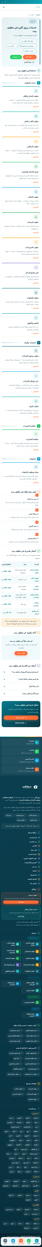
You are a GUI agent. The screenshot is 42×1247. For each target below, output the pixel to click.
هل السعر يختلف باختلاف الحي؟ (28, 679)
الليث (13, 1131)
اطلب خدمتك (21, 653)
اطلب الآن (28, 57)
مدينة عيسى (9, 1209)
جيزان (23, 1154)
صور (5, 1223)
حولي (24, 1181)
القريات (27, 1171)
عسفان (35, 1136)
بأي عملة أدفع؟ (33, 686)
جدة (36, 1127)
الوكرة (19, 1195)
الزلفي (28, 1122)
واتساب (14, 57)
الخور (36, 1200)
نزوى (12, 1223)
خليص (6, 1131)
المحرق (27, 1209)
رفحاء (19, 1171)
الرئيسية (38, 14)
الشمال (28, 1200)
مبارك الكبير (25, 1186)
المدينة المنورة (15, 1127)
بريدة (11, 1118)
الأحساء (18, 1145)
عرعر (10, 1167)
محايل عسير (15, 1162)
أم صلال (11, 1195)
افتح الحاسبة (21, 916)
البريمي (35, 1228)
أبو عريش (26, 1162)
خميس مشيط (33, 1154)
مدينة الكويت (33, 1181)
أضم (10, 1136)
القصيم (19, 1118)
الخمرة (18, 1136)
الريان (27, 1195)
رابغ (21, 1131)
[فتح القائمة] (4, 7)
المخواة (35, 1162)
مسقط (35, 1223)
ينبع (28, 1131)
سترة (25, 1214)
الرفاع (18, 1209)
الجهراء (7, 1181)
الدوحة (35, 1195)
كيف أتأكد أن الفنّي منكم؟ (30, 694)
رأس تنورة (24, 1149)
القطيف (27, 1145)
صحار (19, 1223)
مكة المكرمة (27, 1127)
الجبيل (35, 1145)
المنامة (35, 1209)
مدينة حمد (34, 1214)
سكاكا (35, 1171)
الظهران (12, 1140)
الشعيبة (27, 1136)
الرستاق (26, 1228)
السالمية (15, 1186)
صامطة (21, 1158)
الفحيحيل (5, 1186)
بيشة (8, 1154)
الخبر (20, 1140)
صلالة (27, 1223)
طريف (11, 1171)
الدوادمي (9, 1122)
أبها (15, 1149)
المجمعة (19, 1122)
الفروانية (15, 1181)
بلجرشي (11, 1158)
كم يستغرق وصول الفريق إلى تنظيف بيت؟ (25, 672)
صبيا (28, 1158)
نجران (15, 1154)
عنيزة (35, 1122)
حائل (18, 1167)
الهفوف (10, 1145)
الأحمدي (35, 1186)
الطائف (35, 1131)
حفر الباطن (34, 1149)
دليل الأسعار (28, 62)
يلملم (36, 1140)
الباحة (35, 1158)
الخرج (27, 1118)
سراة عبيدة (34, 1167)
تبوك (25, 1167)
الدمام (28, 1140)
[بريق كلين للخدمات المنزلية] (37, 7)
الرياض (35, 1118)
